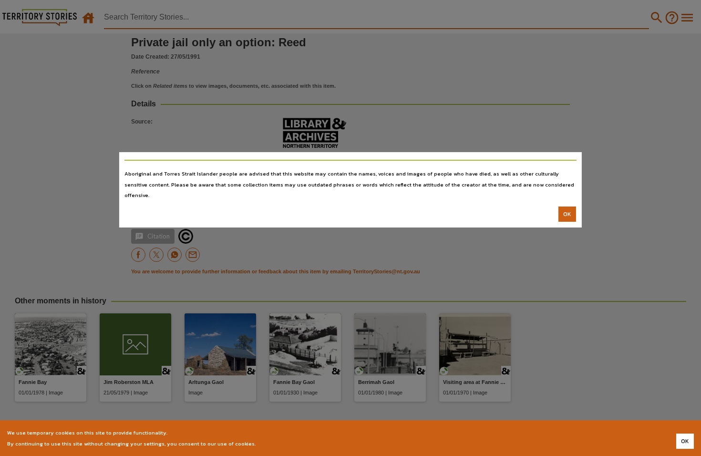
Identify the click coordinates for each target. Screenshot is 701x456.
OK (567, 214)
